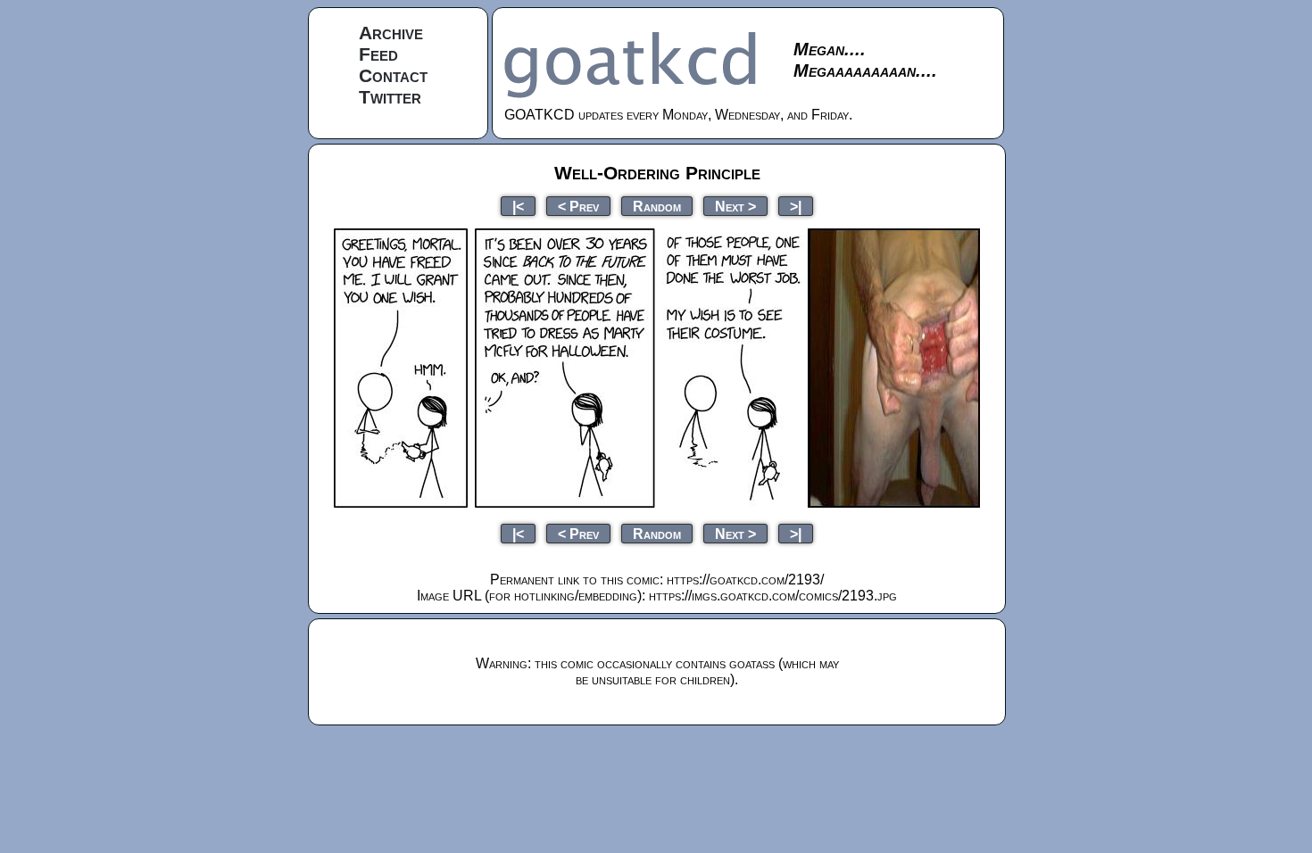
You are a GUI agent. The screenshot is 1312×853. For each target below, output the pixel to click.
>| (795, 205)
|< (518, 205)
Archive (391, 32)
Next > (735, 205)
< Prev (578, 205)
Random (657, 205)
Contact (393, 75)
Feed (378, 54)
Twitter (390, 97)
